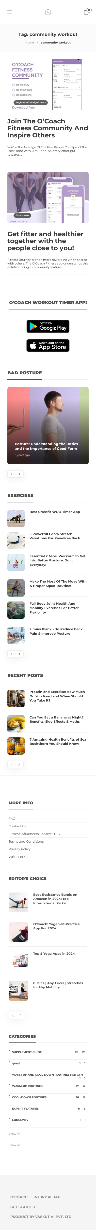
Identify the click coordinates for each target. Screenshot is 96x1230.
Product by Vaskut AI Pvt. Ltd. (41, 1217)
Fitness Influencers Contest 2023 (34, 834)
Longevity (48, 1120)
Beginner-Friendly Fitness (31, 102)
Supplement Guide (48, 1052)
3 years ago (22, 455)
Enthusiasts (22, 215)
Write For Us (18, 857)
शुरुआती (48, 1063)
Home (29, 42)
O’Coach (19, 1197)
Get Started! (23, 1207)
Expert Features (48, 1108)
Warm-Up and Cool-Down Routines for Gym (48, 1075)
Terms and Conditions (26, 841)
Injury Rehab (47, 1197)
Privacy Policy (20, 849)
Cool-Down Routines (48, 1097)
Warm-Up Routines (48, 1086)
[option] (48, 425)
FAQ (12, 818)
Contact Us (17, 826)
